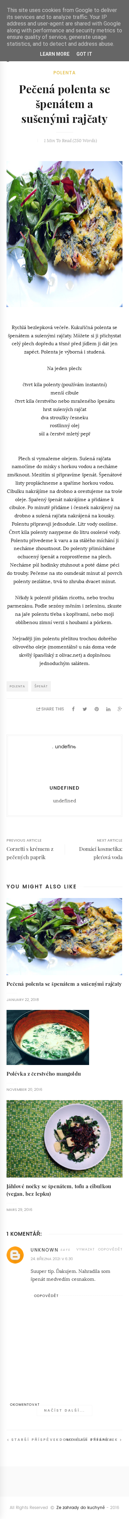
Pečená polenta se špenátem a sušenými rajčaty (64, 984)
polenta (64, 73)
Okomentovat (25, 1404)
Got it (84, 54)
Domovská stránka (86, 1440)
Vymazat (85, 1249)
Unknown (44, 1250)
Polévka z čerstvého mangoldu (44, 1073)
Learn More (54, 54)
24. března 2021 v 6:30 (52, 1259)
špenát (41, 686)
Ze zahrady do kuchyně (80, 1508)
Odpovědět (110, 1249)
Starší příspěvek (35, 1440)
